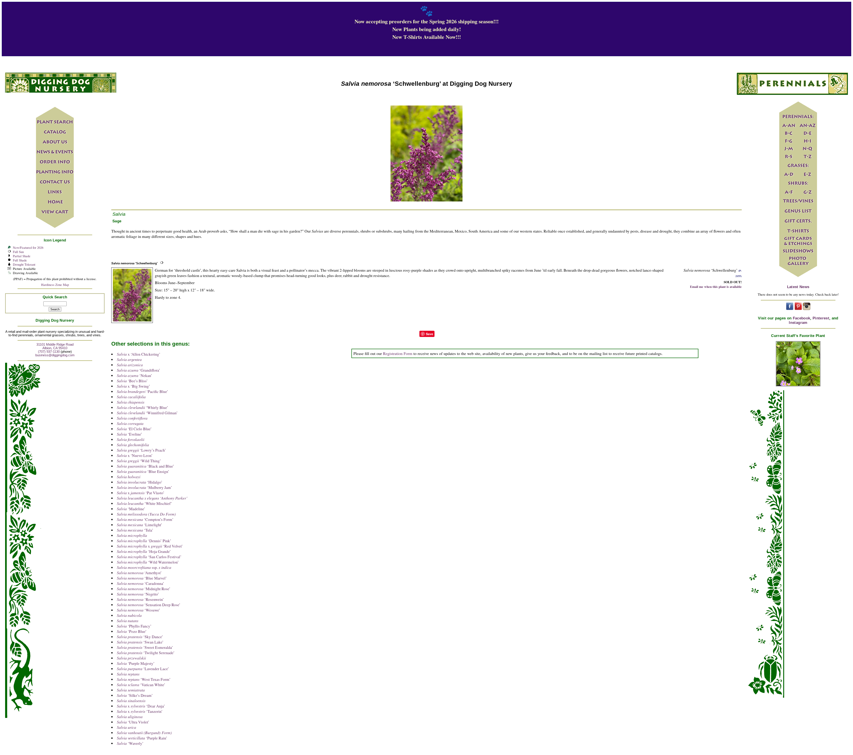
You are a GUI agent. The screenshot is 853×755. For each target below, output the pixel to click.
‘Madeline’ (131, 508)
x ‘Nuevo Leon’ (135, 455)
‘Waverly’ (130, 743)
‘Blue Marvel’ (142, 578)
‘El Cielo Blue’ (134, 428)
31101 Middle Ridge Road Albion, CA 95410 (55, 346)
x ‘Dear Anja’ (141, 706)
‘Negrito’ (138, 594)
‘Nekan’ (134, 375)
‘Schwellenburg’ (134, 263)
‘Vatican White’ (141, 684)
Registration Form (397, 353)
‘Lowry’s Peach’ (141, 450)
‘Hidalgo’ (139, 482)
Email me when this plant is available (716, 286)
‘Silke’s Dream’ (135, 695)
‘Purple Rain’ (142, 738)
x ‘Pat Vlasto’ (140, 492)
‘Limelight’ (139, 524)
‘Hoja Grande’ (144, 551)
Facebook (801, 318)
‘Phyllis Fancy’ (134, 626)
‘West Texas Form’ (144, 679)
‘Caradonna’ (140, 583)
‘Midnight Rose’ (143, 588)
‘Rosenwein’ (140, 599)
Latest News (798, 287)
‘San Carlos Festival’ (149, 556)
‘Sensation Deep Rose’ (148, 604)
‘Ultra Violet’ (133, 722)
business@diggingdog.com (55, 355)
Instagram (798, 323)
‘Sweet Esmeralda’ (145, 647)
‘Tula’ (135, 530)
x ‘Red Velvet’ (150, 546)
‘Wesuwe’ (138, 610)
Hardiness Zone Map (55, 285)
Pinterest (821, 318)
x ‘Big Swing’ (133, 386)
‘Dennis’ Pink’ (144, 540)
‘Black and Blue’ (145, 466)
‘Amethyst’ (139, 572)
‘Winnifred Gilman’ (147, 412)
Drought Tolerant (24, 264)
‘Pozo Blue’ (132, 631)
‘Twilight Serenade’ (146, 652)
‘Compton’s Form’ (145, 519)
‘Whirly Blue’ (142, 407)
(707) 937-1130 (49, 351)
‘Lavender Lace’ (143, 668)
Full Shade (20, 260)
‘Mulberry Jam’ (144, 487)
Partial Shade (21, 256)
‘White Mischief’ (144, 503)
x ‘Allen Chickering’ (138, 354)
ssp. (144, 567)
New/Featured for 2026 (28, 247)
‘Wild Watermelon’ (148, 562)
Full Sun (18, 252)
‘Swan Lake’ (140, 642)
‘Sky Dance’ (140, 636)
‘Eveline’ (129, 434)
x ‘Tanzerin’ (140, 711)
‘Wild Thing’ (139, 460)
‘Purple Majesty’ (136, 663)
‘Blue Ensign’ (143, 471)
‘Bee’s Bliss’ (132, 380)
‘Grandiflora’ (138, 370)
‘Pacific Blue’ (142, 391)
